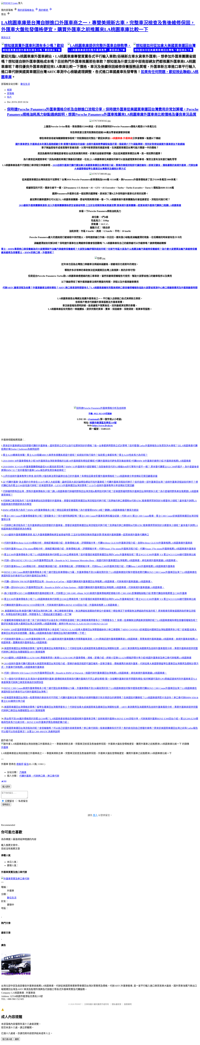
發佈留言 (6, 804)
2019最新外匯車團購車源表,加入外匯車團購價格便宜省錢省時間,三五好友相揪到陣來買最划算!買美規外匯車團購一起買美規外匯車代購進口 (76, 534)
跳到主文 (6, 37)
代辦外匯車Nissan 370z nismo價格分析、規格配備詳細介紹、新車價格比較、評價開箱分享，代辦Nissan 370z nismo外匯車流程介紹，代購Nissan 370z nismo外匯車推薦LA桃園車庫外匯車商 (100, 548)
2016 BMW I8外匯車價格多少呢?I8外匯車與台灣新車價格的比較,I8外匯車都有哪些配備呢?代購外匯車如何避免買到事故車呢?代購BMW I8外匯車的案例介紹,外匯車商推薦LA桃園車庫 (97, 461)
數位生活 (25, 84)
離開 (17, 1039)
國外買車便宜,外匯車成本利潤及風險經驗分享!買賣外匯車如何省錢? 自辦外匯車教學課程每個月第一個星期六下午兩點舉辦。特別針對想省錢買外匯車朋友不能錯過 (100, 144)
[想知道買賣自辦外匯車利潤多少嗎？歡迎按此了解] (34, 47)
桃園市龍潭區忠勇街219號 (103, 422)
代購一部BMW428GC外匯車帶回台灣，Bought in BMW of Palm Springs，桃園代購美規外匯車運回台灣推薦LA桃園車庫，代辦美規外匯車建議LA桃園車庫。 (84, 587)
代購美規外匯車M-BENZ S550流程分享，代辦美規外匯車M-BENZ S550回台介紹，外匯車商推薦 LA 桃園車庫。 (61, 605)
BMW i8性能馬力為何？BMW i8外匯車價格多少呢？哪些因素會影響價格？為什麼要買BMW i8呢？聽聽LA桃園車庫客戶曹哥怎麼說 (71, 510)
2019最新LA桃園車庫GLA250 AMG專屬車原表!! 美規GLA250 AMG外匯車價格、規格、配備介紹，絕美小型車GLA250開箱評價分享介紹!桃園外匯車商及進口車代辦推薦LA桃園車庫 (97, 657)
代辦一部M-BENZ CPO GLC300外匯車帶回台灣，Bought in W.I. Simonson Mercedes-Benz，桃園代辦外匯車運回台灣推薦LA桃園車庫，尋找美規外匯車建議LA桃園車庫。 (91, 560)
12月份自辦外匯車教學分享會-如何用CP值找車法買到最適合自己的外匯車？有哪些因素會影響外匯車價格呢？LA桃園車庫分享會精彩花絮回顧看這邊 (80, 476)
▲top (3, 781)
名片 (9, 97)
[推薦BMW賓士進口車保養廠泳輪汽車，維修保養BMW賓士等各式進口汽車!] (16, 978)
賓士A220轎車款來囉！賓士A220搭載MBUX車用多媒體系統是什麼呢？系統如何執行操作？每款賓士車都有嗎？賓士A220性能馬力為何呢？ (75, 455)
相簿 (9, 90)
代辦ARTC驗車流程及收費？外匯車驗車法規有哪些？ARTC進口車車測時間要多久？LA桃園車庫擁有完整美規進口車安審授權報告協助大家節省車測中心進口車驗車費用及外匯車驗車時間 (100, 287)
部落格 (10, 93)
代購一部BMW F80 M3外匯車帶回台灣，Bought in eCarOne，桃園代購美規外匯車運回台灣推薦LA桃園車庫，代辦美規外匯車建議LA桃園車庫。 (78, 581)
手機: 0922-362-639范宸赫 (100, 414)
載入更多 (6, 787)
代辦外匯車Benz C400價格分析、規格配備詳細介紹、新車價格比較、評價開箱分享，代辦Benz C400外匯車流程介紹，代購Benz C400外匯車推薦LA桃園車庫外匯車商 (89, 566)
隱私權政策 (116, 1004)
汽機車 (22, 772)
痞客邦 (19, 764)
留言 (26, 764)
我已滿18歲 (7, 1039)
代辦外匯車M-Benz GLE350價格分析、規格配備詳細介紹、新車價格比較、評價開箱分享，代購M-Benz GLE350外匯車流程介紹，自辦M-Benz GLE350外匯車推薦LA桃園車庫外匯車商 (98, 543)
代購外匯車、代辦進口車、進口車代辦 (39, 776)
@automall (93, 419)
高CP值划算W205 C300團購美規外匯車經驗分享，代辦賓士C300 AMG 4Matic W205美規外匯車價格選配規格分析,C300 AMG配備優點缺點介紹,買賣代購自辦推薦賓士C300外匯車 (95, 593)
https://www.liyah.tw (102, 425)
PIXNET (78, 1004)
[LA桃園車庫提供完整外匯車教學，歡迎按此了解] (100, 47)
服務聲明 (128, 1004)
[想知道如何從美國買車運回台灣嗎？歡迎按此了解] (166, 47)
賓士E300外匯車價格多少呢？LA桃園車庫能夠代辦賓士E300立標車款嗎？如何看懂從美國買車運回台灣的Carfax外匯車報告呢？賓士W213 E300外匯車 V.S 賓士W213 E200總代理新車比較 (100, 554)
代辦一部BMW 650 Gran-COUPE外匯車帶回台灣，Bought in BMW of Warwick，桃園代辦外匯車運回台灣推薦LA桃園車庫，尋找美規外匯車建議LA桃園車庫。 (85, 673)
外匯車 (4, 747)
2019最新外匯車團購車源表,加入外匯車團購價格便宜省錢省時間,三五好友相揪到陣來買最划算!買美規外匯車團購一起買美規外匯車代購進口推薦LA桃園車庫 (100, 205)
